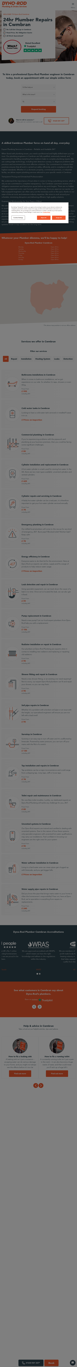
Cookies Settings (18, 217)
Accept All (59, 217)
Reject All (43, 217)
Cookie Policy (46, 212)
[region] (38, 212)
